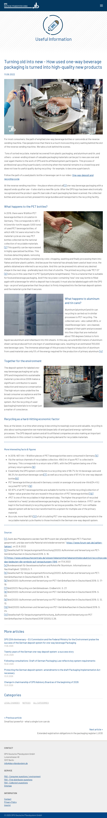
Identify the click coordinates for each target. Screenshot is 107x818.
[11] (34, 516)
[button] (101, 5)
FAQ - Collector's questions (16, 782)
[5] (96, 455)
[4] (100, 351)
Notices (26, 703)
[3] (5, 273)
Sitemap (8, 785)
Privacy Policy (10, 802)
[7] (45, 474)
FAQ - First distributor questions (18, 779)
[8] (16, 478)
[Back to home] (21, 5)
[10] (91, 493)
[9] (30, 486)
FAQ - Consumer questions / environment (22, 776)
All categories (41, 703)
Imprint (7, 805)
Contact (7, 799)
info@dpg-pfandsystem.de (16, 763)
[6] (33, 467)
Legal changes (12, 703)
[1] (65, 185)
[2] (5, 247)
